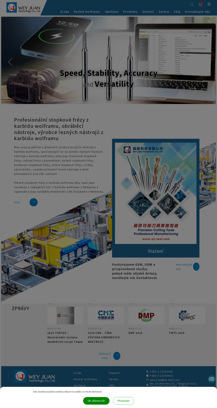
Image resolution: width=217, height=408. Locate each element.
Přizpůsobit (123, 401)
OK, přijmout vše (96, 401)
